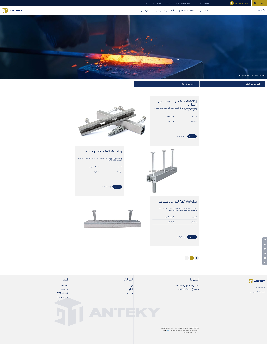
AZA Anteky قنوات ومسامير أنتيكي (177, 102)
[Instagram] (264, 253)
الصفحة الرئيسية (260, 75)
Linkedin (63, 289)
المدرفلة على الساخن (252, 84)
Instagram (62, 297)
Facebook (63, 301)
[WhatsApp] (264, 239)
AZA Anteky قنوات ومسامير (102, 151)
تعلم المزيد (192, 136)
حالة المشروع (157, 3)
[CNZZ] (166, 330)
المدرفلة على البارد (187, 84)
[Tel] (264, 244)
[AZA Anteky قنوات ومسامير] (162, 171)
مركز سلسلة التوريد (183, 3)
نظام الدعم (145, 10)
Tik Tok (64, 285)
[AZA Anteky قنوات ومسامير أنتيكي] (112, 121)
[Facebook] (264, 258)
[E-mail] (264, 248)
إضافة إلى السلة (181, 136)
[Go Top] (264, 262)
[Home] (12, 10)
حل (195, 3)
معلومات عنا (204, 3)
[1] (197, 258)
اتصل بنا (169, 3)
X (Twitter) (62, 293)
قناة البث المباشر (206, 10)
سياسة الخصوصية (257, 291)
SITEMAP (260, 287)
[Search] (264, 10)
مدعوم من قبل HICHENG (191, 332)
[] (241, 3)
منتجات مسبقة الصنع (187, 10)
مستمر (146, 3)
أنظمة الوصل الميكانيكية (164, 10)
